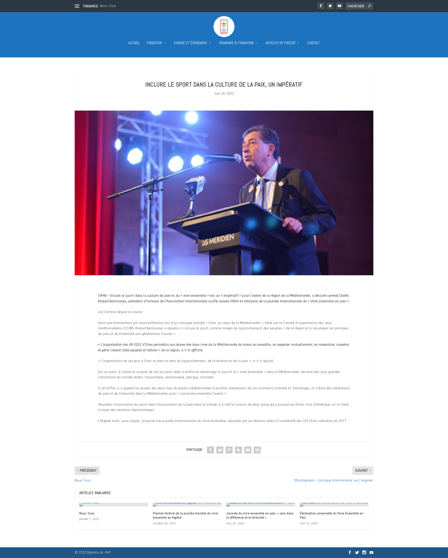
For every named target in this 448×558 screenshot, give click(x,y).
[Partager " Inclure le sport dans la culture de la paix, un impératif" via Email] (247, 450)
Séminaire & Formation (236, 43)
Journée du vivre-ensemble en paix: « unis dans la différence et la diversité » (260, 515)
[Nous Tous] (113, 504)
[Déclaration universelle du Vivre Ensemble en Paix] (334, 504)
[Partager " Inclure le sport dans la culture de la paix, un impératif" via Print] (257, 450)
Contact (313, 43)
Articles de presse (280, 43)
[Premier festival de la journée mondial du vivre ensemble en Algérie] (187, 504)
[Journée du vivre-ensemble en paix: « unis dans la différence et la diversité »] (260, 504)
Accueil (134, 43)
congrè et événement (190, 43)
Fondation (154, 43)
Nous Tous (108, 6)
